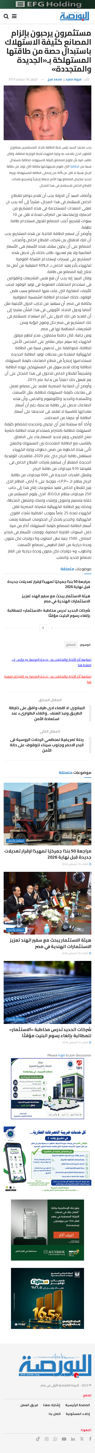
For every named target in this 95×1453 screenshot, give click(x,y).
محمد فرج (55, 79)
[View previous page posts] (52, 627)
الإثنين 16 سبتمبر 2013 (23, 79)
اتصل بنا (55, 1414)
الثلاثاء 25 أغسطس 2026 (75, 864)
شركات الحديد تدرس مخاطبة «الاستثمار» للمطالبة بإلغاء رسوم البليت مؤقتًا (48, 613)
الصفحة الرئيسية (77, 1405)
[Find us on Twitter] (82, 1439)
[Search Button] (6, 16)
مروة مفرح (73, 79)
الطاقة (74, 166)
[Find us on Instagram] (46, 1439)
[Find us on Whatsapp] (55, 1439)
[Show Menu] (14, 16)
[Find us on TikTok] (38, 1439)
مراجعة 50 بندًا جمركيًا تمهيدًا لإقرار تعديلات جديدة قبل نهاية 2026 (48, 584)
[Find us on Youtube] (64, 1439)
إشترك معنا (51, 1405)
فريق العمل (29, 1405)
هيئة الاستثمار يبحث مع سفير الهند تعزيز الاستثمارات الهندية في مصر (56, 598)
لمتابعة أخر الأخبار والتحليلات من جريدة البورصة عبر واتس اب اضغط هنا (51, 662)
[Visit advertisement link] (47, 4)
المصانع (71, 644)
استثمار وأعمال (16, 841)
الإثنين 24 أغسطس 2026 (75, 1042)
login (61, 1055)
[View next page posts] (43, 627)
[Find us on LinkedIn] (73, 1439)
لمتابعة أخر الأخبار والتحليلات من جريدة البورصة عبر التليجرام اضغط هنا (47, 679)
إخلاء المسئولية (78, 1414)
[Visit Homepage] (74, 16)
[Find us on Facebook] (90, 1439)
